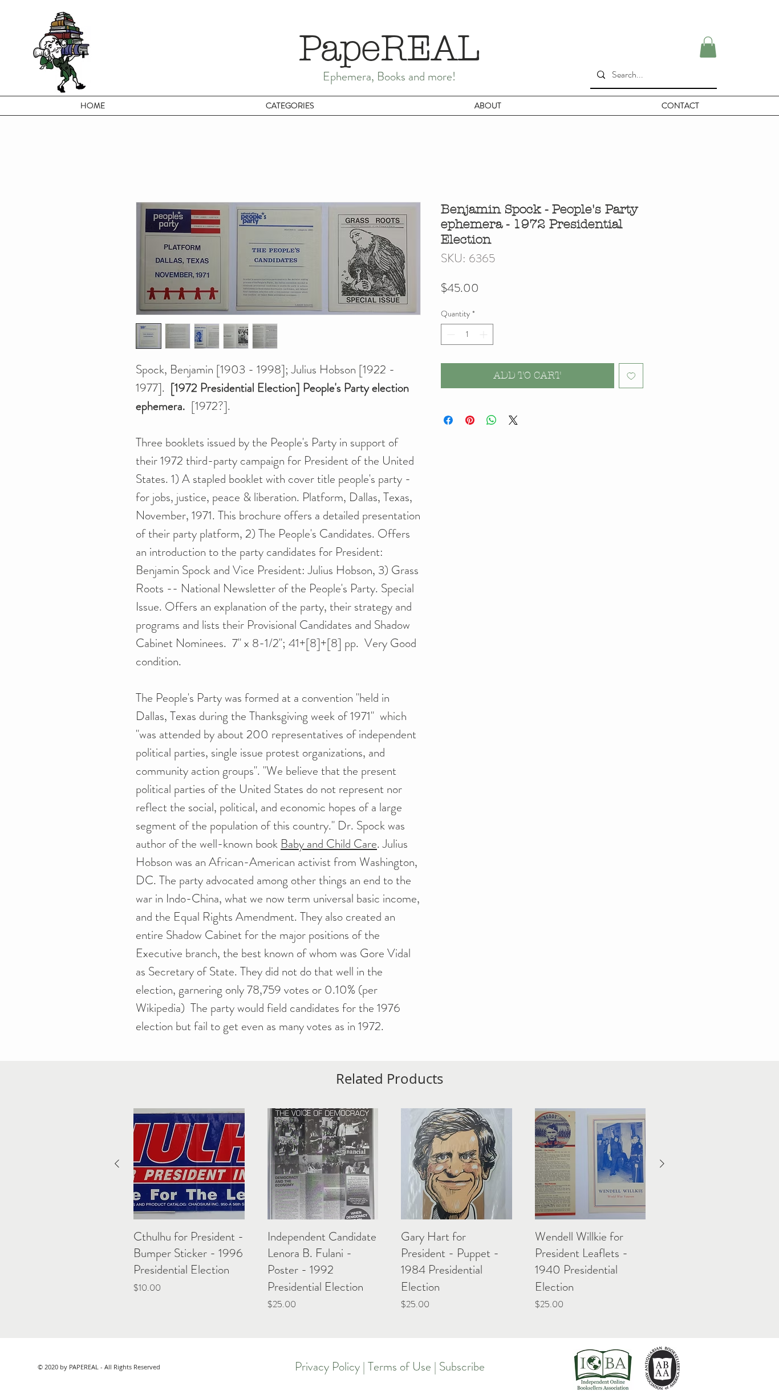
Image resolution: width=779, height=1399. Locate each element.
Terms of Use (399, 1366)
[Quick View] (189, 1163)
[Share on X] (513, 420)
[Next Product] (662, 1163)
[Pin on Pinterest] (470, 420)
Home (147, 159)
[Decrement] (450, 334)
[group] (389, 1218)
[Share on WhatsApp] (491, 420)
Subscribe (462, 1366)
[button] (708, 47)
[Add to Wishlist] (631, 375)
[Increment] (484, 334)
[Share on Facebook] (448, 420)
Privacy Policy (327, 1366)
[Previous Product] (117, 1163)
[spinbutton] (467, 334)
